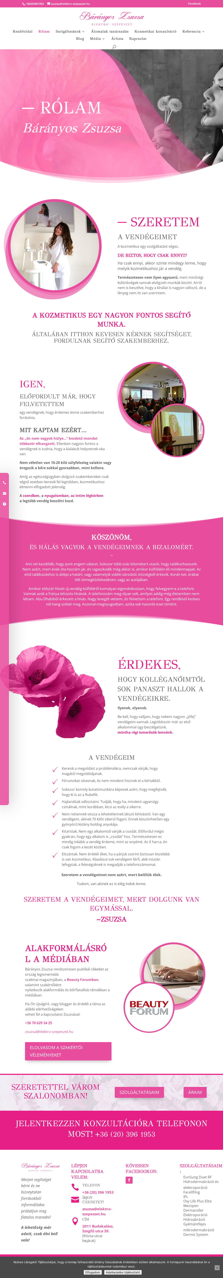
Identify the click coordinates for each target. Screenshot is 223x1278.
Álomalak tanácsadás (110, 31)
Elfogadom (92, 1272)
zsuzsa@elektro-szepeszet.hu (49, 1031)
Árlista (117, 39)
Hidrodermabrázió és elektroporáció (201, 1184)
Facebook (194, 3)
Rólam (44, 31)
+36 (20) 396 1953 (98, 1192)
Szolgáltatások (68, 31)
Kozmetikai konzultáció (156, 31)
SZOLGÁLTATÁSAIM (139, 1092)
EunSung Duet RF (197, 1177)
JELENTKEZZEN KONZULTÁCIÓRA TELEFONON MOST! (111, 1129)
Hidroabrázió (194, 1219)
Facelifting (191, 1192)
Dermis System (195, 1234)
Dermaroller (193, 1210)
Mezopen (191, 1205)
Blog (80, 39)
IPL (185, 1196)
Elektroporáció (195, 1214)
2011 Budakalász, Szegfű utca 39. (98, 1228)
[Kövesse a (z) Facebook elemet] (129, 1180)
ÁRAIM (195, 1092)
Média (95, 39)
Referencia (191, 31)
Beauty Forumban (82, 979)
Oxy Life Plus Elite (197, 1201)
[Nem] (217, 1267)
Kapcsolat (138, 39)
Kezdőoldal (23, 31)
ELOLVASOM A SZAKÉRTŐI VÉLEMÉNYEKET (56, 1051)
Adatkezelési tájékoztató (123, 1272)
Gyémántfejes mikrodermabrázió (198, 1227)
